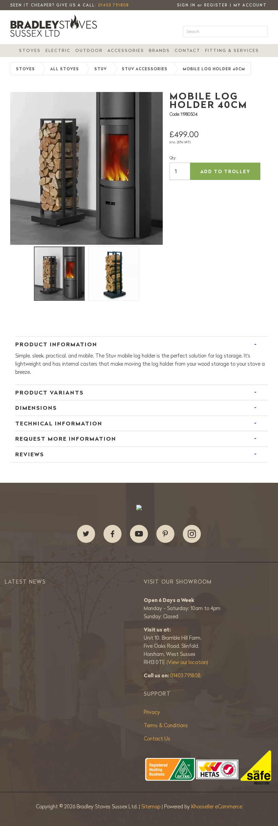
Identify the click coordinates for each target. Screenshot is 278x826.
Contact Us (157, 738)
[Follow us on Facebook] (112, 534)
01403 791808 (113, 5)
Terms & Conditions (166, 725)
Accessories (125, 50)
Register (216, 5)
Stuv (100, 69)
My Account (250, 5)
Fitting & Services (232, 50)
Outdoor (89, 50)
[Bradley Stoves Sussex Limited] (55, 26)
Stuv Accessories (144, 69)
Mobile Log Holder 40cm (214, 69)
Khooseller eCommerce (216, 806)
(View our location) (187, 662)
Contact (187, 50)
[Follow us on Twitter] (86, 534)
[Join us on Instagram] (192, 534)
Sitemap (151, 806)
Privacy (152, 712)
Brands (159, 50)
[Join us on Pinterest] (165, 534)
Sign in (186, 5)
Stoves (30, 50)
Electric (58, 50)
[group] (86, 168)
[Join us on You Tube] (139, 534)
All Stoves (64, 69)
